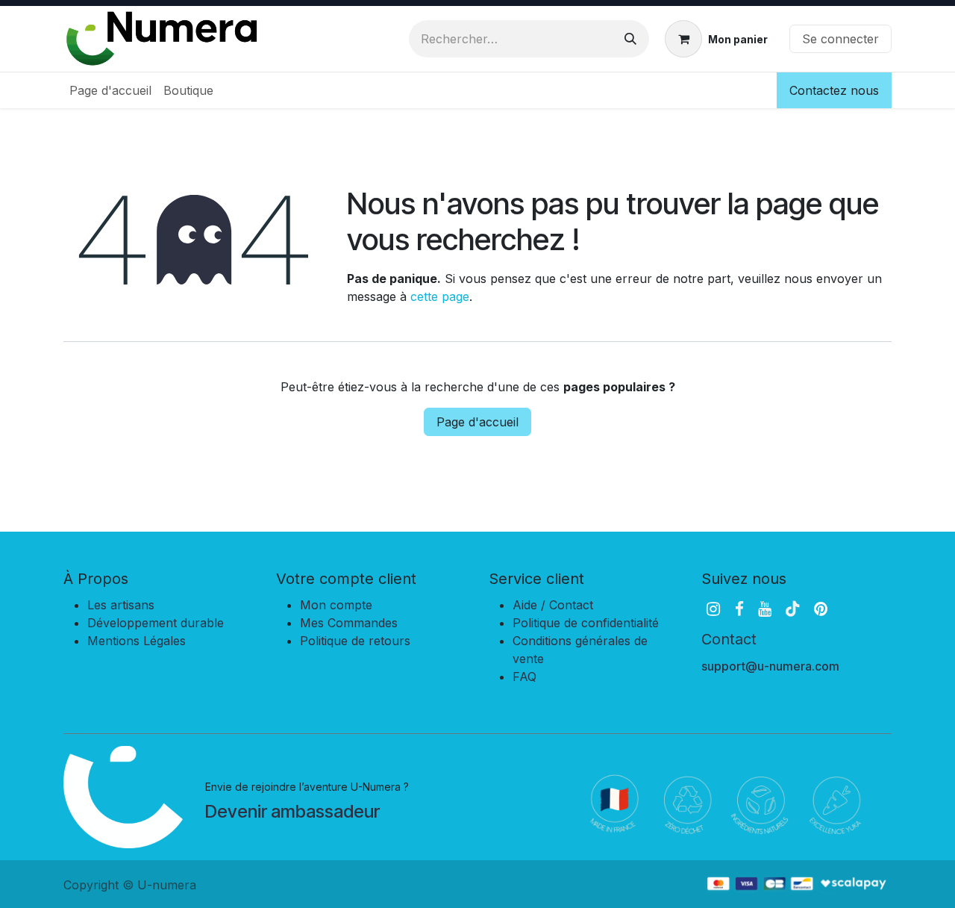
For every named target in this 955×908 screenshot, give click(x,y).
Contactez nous (834, 90)
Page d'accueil (477, 421)
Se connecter (840, 38)
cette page (439, 296)
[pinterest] (820, 609)
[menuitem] (110, 90)
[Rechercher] (630, 38)
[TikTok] (792, 609)
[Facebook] (739, 609)
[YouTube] (764, 609)
